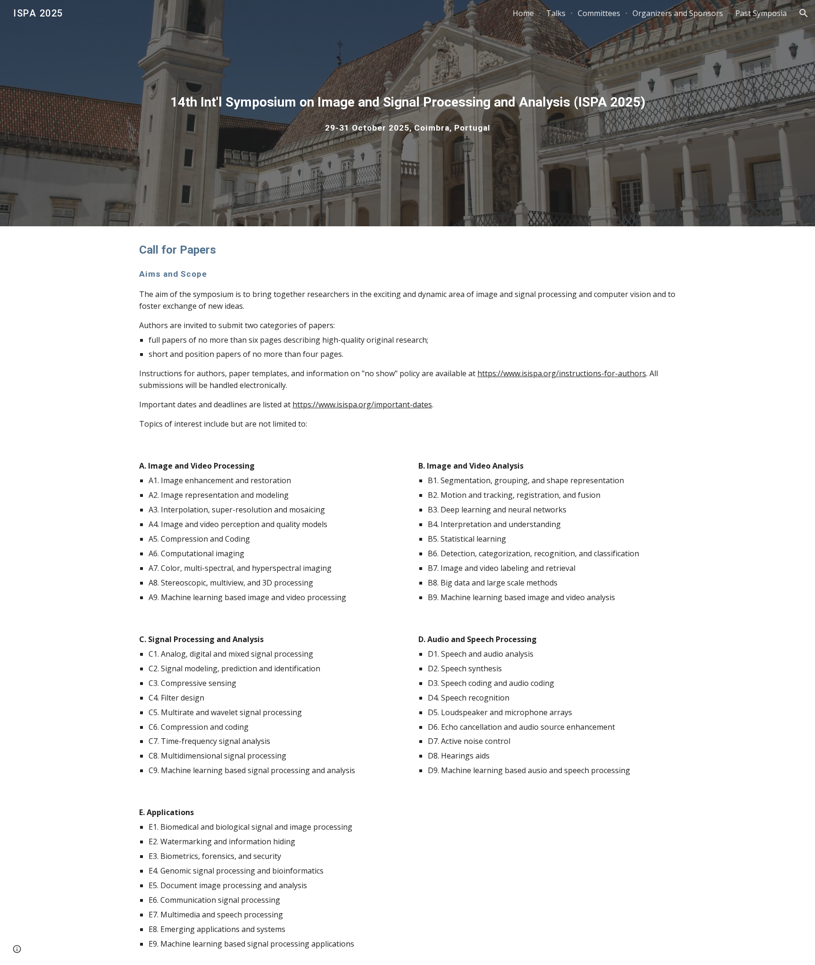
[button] (803, 13)
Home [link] (523, 13)
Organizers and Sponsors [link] (677, 13)
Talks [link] (556, 13)
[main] (407, 113)
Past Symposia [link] (761, 13)
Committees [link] (599, 13)
